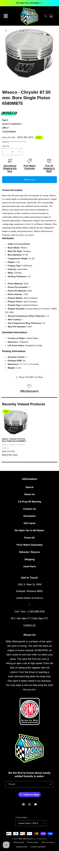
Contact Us (29, 509)
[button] (6, 16)
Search (30, 487)
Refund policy (19, 842)
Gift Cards (29, 523)
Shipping (5, 141)
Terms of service (47, 842)
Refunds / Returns (29, 552)
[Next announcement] (54, 3)
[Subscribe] (50, 784)
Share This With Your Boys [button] (31, 377)
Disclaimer (29, 516)
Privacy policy (32, 842)
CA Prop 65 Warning (29, 501)
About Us (29, 494)
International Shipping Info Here (10, 169)
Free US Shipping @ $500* (49, 169)
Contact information (38, 847)
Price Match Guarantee (30, 544)
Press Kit (29, 537)
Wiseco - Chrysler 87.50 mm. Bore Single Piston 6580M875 (14, 440)
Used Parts (29, 566)
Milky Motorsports (29, 391)
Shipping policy (22, 847)
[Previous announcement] (5, 3)
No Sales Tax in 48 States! (29, 530)
